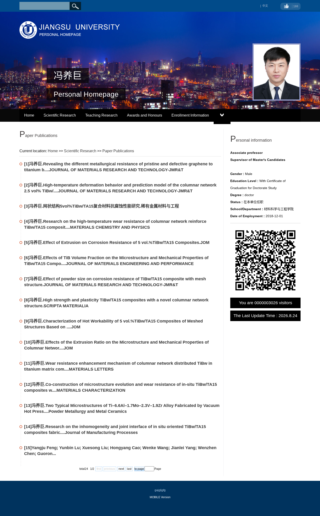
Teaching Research (101, 115)
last (129, 468)
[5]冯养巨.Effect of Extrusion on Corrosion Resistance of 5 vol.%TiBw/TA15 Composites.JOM (116, 242)
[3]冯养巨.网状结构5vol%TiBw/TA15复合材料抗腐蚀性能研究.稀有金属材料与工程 (101, 206)
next (121, 468)
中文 (265, 6)
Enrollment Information (190, 115)
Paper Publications (118, 151)
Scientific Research (60, 115)
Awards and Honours (144, 115)
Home (29, 115)
